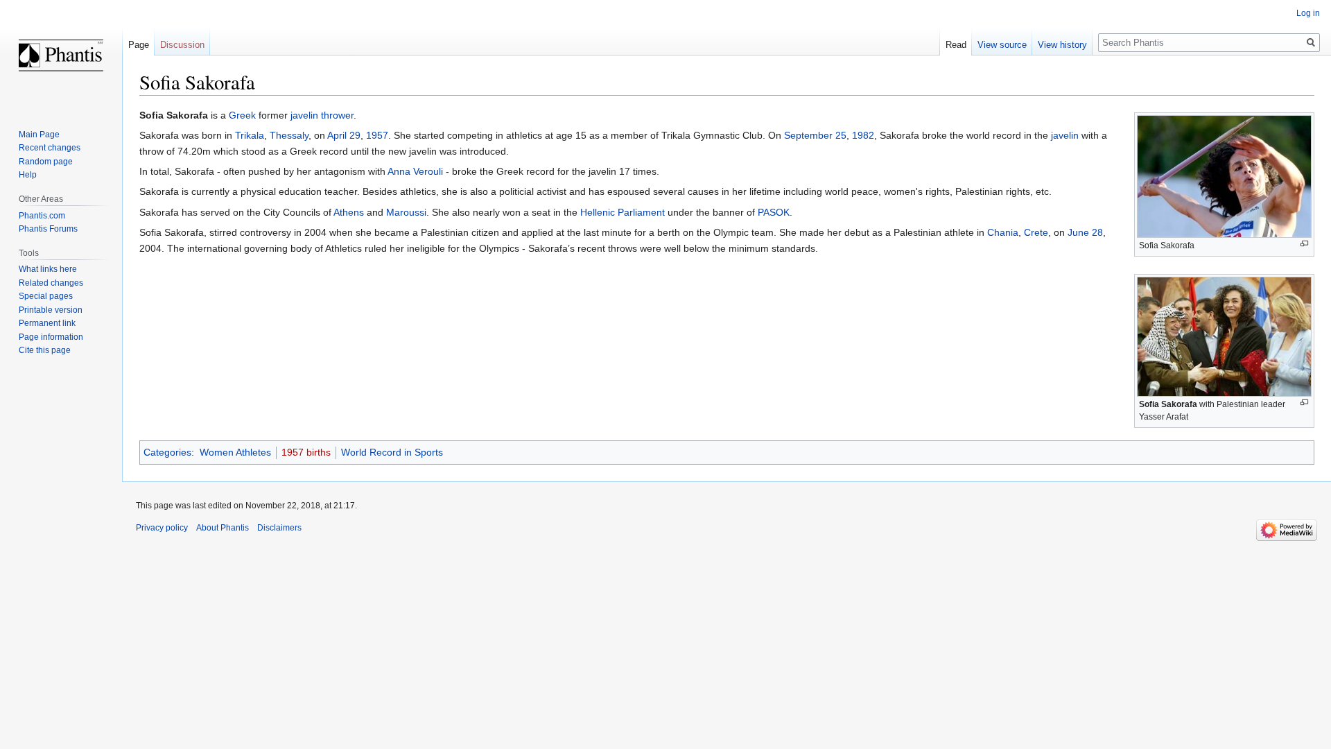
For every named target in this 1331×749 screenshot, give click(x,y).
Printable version (50, 310)
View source (1002, 45)
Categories (167, 452)
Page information (51, 337)
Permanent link (47, 323)
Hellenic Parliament (622, 212)
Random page (46, 161)
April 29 (343, 135)
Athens (348, 212)
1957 (377, 135)
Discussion (182, 45)
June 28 (1085, 232)
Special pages (46, 296)
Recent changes (49, 148)
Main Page (39, 134)
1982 (863, 135)
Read (956, 45)
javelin (1065, 135)
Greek (242, 115)
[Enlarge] (1304, 244)
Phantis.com (42, 216)
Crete (1036, 232)
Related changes (51, 283)
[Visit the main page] (61, 55)
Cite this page (45, 350)
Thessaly (289, 135)
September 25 (815, 135)
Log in (1308, 13)
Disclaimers (279, 528)
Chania (1002, 232)
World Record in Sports (392, 452)
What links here (48, 269)
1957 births (306, 452)
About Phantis (222, 528)
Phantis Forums (48, 229)
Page (138, 45)
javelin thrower (322, 115)
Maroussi (406, 212)
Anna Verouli (415, 171)
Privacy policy (162, 528)
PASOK (774, 212)
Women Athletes (235, 452)
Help (28, 175)
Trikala (249, 135)
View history (1062, 45)
